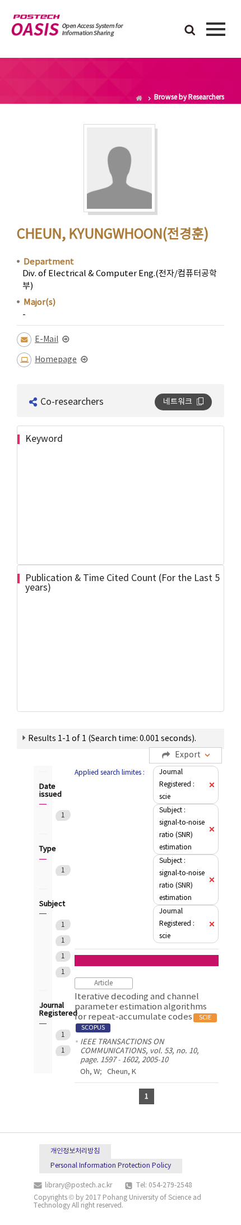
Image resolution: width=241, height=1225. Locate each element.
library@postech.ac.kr (78, 1185)
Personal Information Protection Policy (110, 1165)
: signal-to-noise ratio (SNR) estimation (182, 829)
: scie (176, 785)
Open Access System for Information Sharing (67, 27)
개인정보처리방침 (75, 1151)
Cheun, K (121, 1072)
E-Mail (46, 339)
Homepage (56, 359)
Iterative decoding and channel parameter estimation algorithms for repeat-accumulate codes (143, 1011)
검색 (190, 31)
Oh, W (90, 1072)
